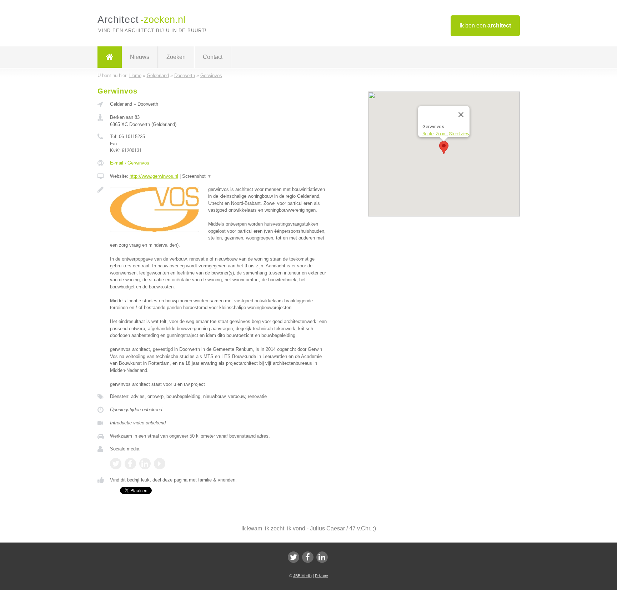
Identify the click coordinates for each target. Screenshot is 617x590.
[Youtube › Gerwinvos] (159, 463)
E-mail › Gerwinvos (129, 163)
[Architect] (109, 57)
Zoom (441, 133)
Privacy (321, 576)
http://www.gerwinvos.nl (154, 176)
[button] (443, 147)
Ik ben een (485, 25)
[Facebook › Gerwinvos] (130, 463)
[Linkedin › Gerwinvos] (145, 463)
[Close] (461, 114)
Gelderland (121, 104)
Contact (212, 57)
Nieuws (139, 57)
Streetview (459, 133)
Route (427, 133)
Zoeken (176, 57)
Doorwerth (147, 104)
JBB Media (302, 576)
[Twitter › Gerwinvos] (115, 463)
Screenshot (197, 176)
